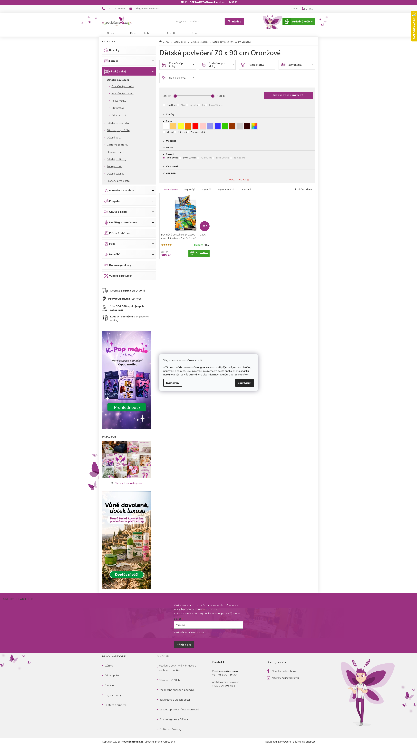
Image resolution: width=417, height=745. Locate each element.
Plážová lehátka (119, 233)
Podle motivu (119, 100)
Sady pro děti (114, 166)
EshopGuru (284, 741)
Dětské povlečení (118, 79)
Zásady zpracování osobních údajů (179, 709)
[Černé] (247, 126)
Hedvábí (114, 254)
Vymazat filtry (236, 179)
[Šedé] (239, 126)
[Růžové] (203, 126)
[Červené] (195, 126)
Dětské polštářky (116, 159)
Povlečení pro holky (123, 86)
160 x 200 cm (223, 157)
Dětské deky (114, 137)
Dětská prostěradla (118, 123)
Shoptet (310, 741)
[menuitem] (110, 33)
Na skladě (172, 105)
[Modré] (217, 126)
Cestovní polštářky (117, 144)
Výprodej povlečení (121, 275)
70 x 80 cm (206, 157)
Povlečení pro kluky (123, 93)
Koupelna (115, 201)
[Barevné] (254, 126)
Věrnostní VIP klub (169, 680)
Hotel (112, 243)
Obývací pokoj (118, 211)
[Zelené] (225, 126)
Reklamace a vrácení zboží (174, 699)
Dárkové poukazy (120, 265)
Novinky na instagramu (285, 677)
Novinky (114, 50)
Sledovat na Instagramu (129, 483)
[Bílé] (166, 126)
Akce (183, 105)
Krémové (182, 132)
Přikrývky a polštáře (118, 130)
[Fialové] (210, 126)
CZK (293, 8)
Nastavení (172, 382)
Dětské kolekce (115, 173)
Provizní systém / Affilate (173, 719)
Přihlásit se (184, 644)
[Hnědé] (232, 126)
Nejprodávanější (226, 189)
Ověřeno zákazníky (170, 729)
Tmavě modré (198, 132)
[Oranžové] (188, 126)
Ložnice (113, 60)
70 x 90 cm (173, 157)
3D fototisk (118, 107)
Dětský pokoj (117, 71)
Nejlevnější (189, 189)
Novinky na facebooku (284, 671)
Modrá (170, 132)
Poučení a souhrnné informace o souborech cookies (177, 668)
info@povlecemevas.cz (225, 682)
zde (231, 374)
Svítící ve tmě (119, 115)
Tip (203, 105)
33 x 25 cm (239, 157)
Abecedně (246, 189)
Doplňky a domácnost (123, 222)
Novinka (194, 105)
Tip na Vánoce (216, 105)
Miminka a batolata (122, 190)
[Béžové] (173, 126)
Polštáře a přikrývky (116, 704)
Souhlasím (244, 382)
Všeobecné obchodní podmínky (177, 689)
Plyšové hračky (115, 152)
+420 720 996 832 (223, 685)
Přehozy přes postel (118, 180)
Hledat (236, 21)
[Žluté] (180, 126)
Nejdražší (206, 189)
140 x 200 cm (189, 157)
